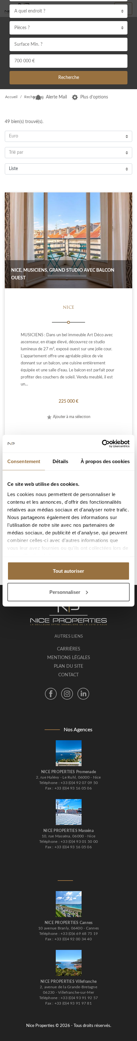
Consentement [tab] (23, 461)
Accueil (11, 97)
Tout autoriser (68, 571)
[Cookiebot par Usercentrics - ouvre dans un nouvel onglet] (102, 443)
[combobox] (68, 11)
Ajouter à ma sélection (71, 417)
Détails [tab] (60, 461)
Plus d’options (94, 97)
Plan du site (68, 666)
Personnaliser (64, 591)
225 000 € (68, 401)
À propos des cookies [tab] (105, 461)
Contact (68, 675)
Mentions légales (68, 658)
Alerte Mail (56, 97)
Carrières (68, 649)
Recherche (68, 77)
